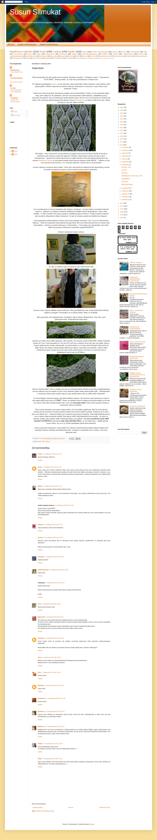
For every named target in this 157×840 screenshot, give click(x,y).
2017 (122, 133)
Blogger (91, 824)
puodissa (54, 84)
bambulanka (118, 56)
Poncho (93, 56)
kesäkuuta (125, 165)
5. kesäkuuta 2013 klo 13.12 (52, 486)
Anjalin (71, 51)
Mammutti (41, 617)
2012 (122, 203)
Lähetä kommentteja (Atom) (45, 811)
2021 (122, 122)
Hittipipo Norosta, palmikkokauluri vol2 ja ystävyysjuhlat (137, 374)
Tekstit (15, 111)
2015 (122, 139)
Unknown (41, 638)
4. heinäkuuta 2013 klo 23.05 (53, 744)
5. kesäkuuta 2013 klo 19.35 (51, 604)
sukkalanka (135, 52)
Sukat (84, 52)
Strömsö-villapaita (136, 262)
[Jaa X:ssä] (75, 438)
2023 (122, 116)
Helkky (40, 744)
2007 (122, 218)
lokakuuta (125, 153)
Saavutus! (124, 181)
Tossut (85, 56)
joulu (30, 54)
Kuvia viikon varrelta (16, 82)
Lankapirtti (14, 98)
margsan (41, 557)
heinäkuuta (126, 162)
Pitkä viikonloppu (127, 184)
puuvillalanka (37, 58)
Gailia (40, 759)
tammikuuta (126, 199)
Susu (16, 151)
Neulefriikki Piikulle (45, 160)
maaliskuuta (126, 194)
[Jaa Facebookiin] (77, 438)
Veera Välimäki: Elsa (16, 72)
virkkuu (115, 52)
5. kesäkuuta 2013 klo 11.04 (52, 454)
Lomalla (124, 170)
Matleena (41, 711)
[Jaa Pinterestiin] (79, 438)
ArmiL (40, 454)
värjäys (47, 58)
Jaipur (63, 163)
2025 (122, 110)
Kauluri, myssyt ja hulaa (137, 342)
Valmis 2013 (41, 441)
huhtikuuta (125, 191)
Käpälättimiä (125, 179)
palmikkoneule (31, 56)
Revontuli (87, 58)
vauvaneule (18, 54)
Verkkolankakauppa (89, 54)
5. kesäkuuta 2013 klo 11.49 (51, 467)
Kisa (39, 672)
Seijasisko (41, 698)
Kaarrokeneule (18, 58)
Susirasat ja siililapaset (137, 406)
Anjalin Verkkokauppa (27, 44)
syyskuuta (125, 156)
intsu (39, 657)
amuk (40, 467)
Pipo (145, 52)
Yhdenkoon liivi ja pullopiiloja (136, 390)
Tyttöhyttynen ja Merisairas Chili (132, 176)
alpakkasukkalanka (16, 56)
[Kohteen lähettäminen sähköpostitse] (70, 438)
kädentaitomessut (105, 56)
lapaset (62, 56)
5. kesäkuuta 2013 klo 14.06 (53, 537)
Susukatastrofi (58, 58)
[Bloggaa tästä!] (72, 438)
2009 (122, 212)
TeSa (39, 604)
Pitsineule (63, 54)
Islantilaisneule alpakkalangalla (135, 328)
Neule (43, 51)
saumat (94, 58)
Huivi (124, 52)
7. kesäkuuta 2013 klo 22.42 (54, 685)
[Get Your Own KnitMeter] (127, 244)
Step (27, 58)
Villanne (40, 524)
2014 (122, 142)
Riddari (101, 58)
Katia (39, 54)
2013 (122, 145)
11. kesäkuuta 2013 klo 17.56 (55, 698)
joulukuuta (125, 147)
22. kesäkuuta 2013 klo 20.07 (55, 726)
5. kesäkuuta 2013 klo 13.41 (53, 524)
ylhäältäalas (108, 58)
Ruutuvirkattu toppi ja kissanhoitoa (137, 357)
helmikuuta (125, 197)
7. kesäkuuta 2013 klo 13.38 (51, 672)
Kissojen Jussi (126, 167)
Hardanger (79, 58)
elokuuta (125, 159)
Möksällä (124, 173)
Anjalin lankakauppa (100, 52)
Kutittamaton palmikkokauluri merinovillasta (135, 279)
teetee (74, 54)
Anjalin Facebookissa (49, 44)
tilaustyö (141, 54)
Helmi (71, 56)
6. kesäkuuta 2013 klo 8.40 (54, 617)
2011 (122, 206)
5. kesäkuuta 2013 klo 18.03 (55, 583)
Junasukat (69, 58)
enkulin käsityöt (43, 570)
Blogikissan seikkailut (21, 51)
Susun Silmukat (35, 12)
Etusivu (11, 44)
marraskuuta (126, 150)
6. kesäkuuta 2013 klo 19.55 (51, 657)
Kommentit (16, 115)
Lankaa (57, 51)
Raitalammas (15, 70)
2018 (122, 130)
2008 (122, 215)
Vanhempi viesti (104, 807)
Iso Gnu (13, 88)
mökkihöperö (128, 54)
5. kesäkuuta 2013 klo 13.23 (64, 505)
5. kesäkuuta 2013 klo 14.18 (54, 557)
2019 (122, 128)
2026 (122, 107)
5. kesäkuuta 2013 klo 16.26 (59, 570)
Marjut (40, 486)
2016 (122, 136)
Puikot (115, 54)
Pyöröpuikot (43, 56)
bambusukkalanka (141, 56)
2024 (122, 113)
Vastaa (40, 460)
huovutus (54, 56)
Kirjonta (128, 56)
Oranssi (40, 537)
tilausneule (50, 54)
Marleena (41, 685)
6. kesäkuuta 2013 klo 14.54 (54, 638)
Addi (77, 56)
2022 (122, 119)
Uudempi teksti (37, 807)
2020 (122, 125)
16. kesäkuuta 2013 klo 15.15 (55, 711)
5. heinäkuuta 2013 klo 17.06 (52, 759)
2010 (122, 209)
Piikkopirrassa (80, 100)
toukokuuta (125, 188)
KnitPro (105, 54)
